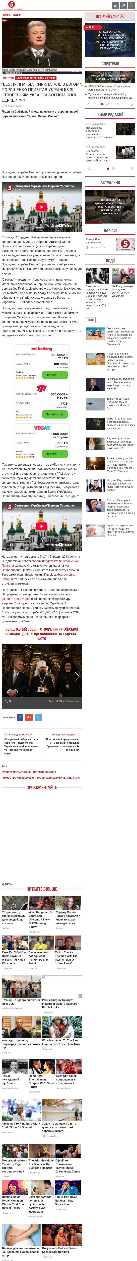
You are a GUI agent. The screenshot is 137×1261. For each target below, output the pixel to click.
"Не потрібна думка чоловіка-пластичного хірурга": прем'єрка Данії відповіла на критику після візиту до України (121, 508)
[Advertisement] (42, 400)
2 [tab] (107, 104)
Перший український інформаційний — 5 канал (12, 5)
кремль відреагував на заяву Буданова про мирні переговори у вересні (120, 383)
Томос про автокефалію (18, 778)
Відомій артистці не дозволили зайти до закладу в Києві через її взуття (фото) (121, 443)
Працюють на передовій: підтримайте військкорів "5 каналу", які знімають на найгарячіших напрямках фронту (99, 137)
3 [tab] (113, 104)
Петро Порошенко (44, 772)
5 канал (75, 71)
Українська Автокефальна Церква (36, 78)
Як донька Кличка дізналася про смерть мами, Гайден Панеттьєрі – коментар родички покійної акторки (120, 361)
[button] (6, 676)
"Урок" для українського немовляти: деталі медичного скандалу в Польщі (121, 530)
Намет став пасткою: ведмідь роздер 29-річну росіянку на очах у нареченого (121, 423)
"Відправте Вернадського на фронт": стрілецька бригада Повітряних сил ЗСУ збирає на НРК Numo (98, 158)
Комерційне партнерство (93, 241)
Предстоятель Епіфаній (16, 772)
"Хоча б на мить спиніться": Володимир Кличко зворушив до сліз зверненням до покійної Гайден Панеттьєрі (120, 336)
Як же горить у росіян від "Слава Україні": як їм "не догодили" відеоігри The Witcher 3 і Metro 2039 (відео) (121, 465)
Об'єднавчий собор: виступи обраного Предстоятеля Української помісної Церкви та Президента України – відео (21, 746)
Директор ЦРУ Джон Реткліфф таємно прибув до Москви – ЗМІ (119, 403)
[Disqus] (42, 839)
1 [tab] (102, 104)
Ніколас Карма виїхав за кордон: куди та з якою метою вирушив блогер (120, 485)
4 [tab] (118, 104)
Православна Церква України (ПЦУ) (57, 778)
